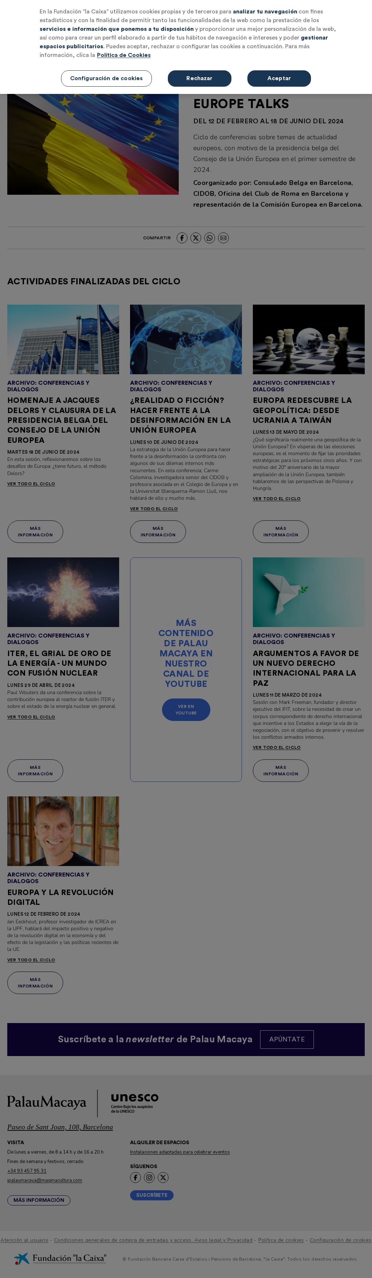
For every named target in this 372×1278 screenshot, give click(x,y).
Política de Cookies (124, 55)
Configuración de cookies (106, 78)
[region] (186, 47)
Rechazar (199, 78)
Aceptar (279, 78)
